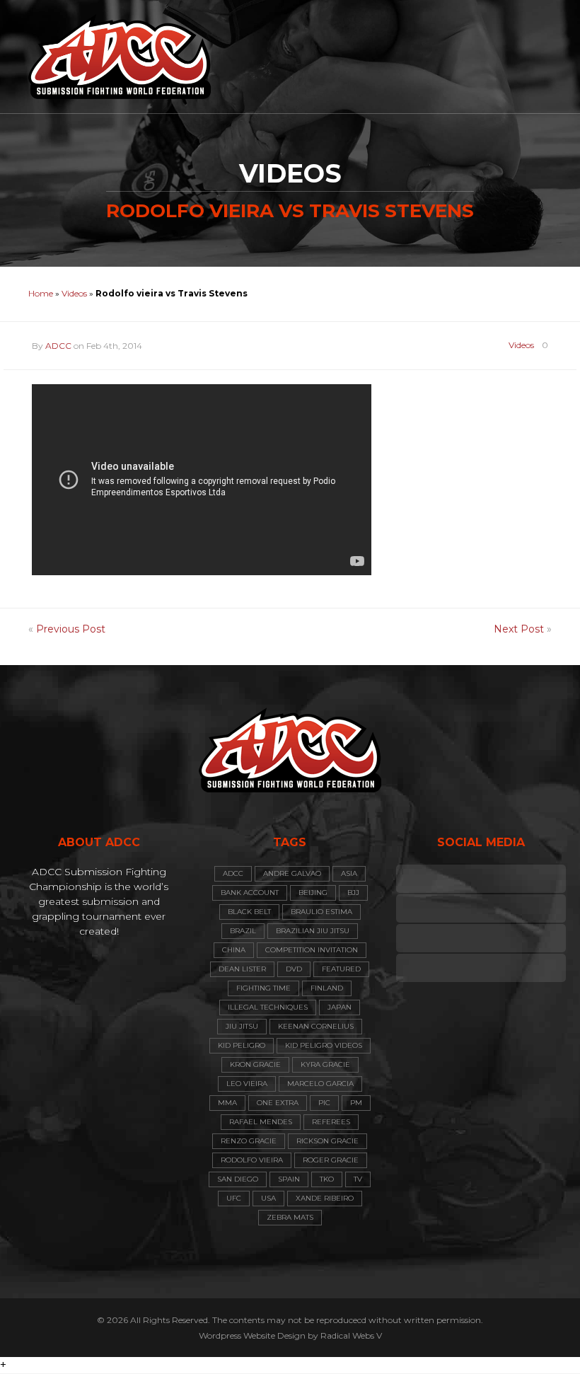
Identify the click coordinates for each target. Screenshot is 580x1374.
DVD (294, 969)
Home (40, 293)
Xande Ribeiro (325, 1198)
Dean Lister (242, 969)
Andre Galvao (292, 873)
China (233, 949)
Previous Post (70, 629)
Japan (339, 1007)
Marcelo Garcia (320, 1083)
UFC (233, 1198)
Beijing (312, 892)
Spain (289, 1179)
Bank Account (250, 892)
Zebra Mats (290, 1217)
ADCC (58, 345)
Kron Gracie (255, 1064)
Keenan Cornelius (316, 1026)
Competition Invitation (311, 949)
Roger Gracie (331, 1160)
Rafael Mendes (260, 1121)
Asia (349, 873)
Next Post (519, 629)
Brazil (243, 930)
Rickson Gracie (327, 1140)
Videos (74, 293)
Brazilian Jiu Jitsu (312, 930)
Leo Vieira (246, 1083)
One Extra (277, 1102)
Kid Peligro (241, 1045)
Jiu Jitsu (242, 1026)
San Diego (237, 1179)
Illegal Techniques (268, 1007)
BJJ (353, 892)
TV (358, 1179)
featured (341, 969)
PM (356, 1102)
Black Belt (249, 911)
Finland (327, 988)
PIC (324, 1102)
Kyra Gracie (325, 1064)
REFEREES (331, 1121)
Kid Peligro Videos (323, 1045)
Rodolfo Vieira (252, 1160)
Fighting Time (263, 988)
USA (268, 1198)
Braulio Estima (321, 911)
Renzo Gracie (249, 1140)
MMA (227, 1102)
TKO (327, 1179)
